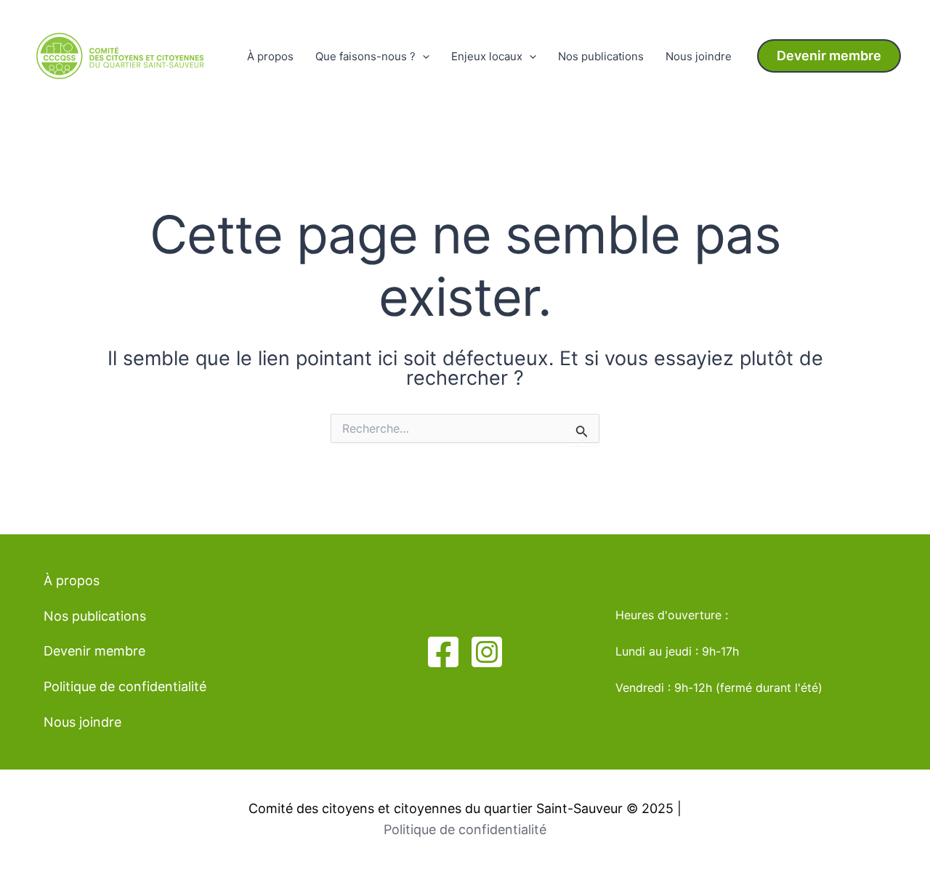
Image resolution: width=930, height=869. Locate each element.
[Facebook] (443, 652)
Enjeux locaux (486, 56)
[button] (829, 56)
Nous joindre (699, 56)
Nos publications (601, 56)
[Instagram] (486, 652)
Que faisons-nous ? (365, 56)
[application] (422, 56)
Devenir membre (94, 650)
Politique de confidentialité (125, 686)
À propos (270, 56)
